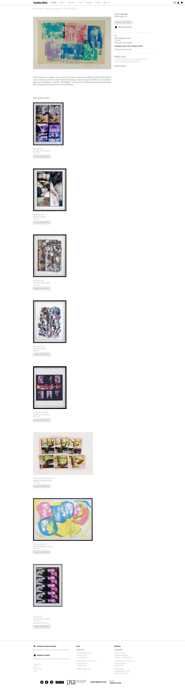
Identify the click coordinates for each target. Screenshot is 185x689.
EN (108, 2)
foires (81, 2)
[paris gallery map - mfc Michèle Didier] (98, 682)
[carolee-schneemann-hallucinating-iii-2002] (49, 321)
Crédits (35, 671)
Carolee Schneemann (56, 9)
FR (104, 2)
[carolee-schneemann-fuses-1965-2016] (47, 585)
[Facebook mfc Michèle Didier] (47, 682)
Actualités (89, 2)
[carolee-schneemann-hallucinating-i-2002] (49, 189)
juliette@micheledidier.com (122, 671)
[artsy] (59, 682)
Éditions (54, 2)
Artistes (62, 2)
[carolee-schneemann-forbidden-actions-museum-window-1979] (63, 453)
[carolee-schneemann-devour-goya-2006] (48, 123)
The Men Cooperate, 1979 (70, 9)
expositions (71, 2)
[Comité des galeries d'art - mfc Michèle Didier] (77, 682)
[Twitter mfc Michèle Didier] (42, 682)
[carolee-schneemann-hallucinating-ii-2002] (49, 255)
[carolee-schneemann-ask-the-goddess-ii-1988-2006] (49, 387)
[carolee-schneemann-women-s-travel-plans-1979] (63, 519)
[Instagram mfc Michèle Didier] (51, 682)
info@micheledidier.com (83, 669)
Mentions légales (37, 669)
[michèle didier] (40, 2)
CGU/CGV (35, 666)
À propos (98, 2)
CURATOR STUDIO (115, 683)
